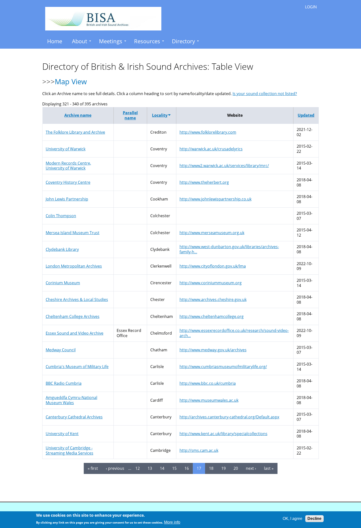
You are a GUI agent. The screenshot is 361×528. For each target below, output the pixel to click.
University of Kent (62, 433)
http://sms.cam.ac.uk (199, 450)
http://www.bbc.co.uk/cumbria (208, 383)
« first (93, 468)
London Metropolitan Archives (74, 266)
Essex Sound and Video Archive (74, 333)
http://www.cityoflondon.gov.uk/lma (213, 266)
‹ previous (115, 468)
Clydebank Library (62, 249)
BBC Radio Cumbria (64, 383)
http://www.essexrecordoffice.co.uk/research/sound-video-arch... (234, 333)
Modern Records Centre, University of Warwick (68, 165)
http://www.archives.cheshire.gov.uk (213, 299)
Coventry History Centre (68, 182)
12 (137, 468)
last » (269, 468)
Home (54, 41)
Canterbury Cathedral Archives (74, 417)
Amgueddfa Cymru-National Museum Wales (71, 400)
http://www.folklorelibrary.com (208, 132)
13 (150, 468)
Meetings (110, 41)
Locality (159, 115)
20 (236, 468)
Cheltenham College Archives (72, 316)
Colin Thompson (61, 215)
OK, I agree (292, 518)
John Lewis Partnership (67, 199)
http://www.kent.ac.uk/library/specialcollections (223, 433)
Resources (147, 41)
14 (162, 468)
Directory (183, 41)
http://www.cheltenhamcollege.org (212, 316)
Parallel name (130, 115)
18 (211, 468)
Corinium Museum (63, 282)
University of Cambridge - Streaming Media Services (69, 450)
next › (251, 468)
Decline (314, 518)
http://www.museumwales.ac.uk (209, 400)
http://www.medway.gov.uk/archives (213, 350)
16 (186, 468)
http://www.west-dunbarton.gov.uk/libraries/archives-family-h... (229, 249)
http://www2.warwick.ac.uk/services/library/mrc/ (224, 165)
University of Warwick (65, 149)
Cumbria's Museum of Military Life (77, 366)
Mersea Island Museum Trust (72, 232)
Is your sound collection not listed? (265, 93)
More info (172, 522)
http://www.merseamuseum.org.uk (212, 232)
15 (174, 468)
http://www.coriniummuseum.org (211, 282)
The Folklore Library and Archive (75, 132)
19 (223, 468)
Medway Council (61, 350)
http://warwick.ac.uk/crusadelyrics (211, 149)
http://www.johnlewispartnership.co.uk (215, 199)
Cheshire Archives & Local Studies (77, 299)
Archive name (77, 115)
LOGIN (311, 7)
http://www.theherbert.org (204, 182)
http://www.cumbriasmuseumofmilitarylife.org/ (223, 366)
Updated (306, 115)
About (79, 41)
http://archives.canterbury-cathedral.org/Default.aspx (229, 417)
